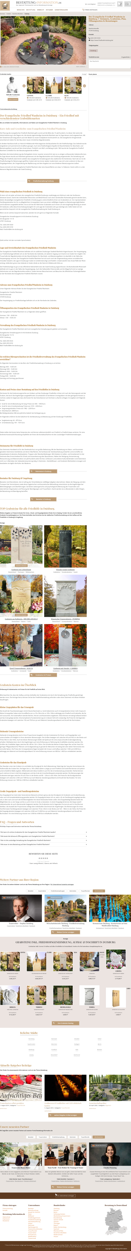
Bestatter (30, 891)
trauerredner (42, 891)
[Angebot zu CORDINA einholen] (116, 959)
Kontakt (5, 1210)
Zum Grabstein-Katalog (65, 1023)
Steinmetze (73, 891)
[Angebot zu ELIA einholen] (63, 961)
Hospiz (30, 1223)
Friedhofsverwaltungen (58, 891)
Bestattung (30, 10)
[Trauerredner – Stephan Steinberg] (21, 908)
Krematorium (100, 928)
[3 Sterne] (43, 858)
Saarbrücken (31, 1044)
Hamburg (31, 1049)
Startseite (2, 13)
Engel (29, 671)
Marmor (76, 621)
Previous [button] (3, 39)
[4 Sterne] (45, 858)
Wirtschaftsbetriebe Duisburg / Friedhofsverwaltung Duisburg (65, 924)
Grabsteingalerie (61, 10)
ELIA (66, 95)
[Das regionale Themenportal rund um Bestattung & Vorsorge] (5, 6)
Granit (75, 572)
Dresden (76, 1039)
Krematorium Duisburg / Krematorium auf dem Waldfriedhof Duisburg (110, 924)
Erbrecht (40, 10)
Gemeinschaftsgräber (97, 1103)
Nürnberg (31, 1039)
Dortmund (77, 1055)
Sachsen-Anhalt (58, 1220)
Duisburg (27, 13)
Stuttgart (76, 1044)
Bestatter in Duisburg (43, 499)
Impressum (6, 1219)
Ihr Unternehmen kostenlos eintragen (62, 884)
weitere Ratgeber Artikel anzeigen (65, 1115)
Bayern (23, 621)
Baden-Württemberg (66, 1181)
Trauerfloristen (85, 891)
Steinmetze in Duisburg (43, 471)
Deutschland (12, 572)
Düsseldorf (54, 1055)
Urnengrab (23, 671)
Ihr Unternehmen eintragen (65, 1196)
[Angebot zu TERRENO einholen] (36, 995)
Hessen (56, 1236)
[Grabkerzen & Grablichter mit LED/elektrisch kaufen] (65, 1088)
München (54, 1044)
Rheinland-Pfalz (58, 1231)
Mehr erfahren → (81, 66)
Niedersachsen (58, 1234)
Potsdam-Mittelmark (30, 1181)
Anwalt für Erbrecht (34, 1212)
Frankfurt (54, 1049)
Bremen (99, 1049)
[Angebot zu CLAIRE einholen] (36, 961)
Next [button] (83, 39)
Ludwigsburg (121, 1181)
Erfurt (99, 1039)
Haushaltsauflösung (34, 1221)
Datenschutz (6, 1217)
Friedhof (9, 13)
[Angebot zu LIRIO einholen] (116, 998)
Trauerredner (11, 926)
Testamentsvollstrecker (35, 1229)
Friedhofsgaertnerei (34, 1218)
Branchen (21, 10)
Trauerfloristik (21, 1105)
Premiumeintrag (11, 897)
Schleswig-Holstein (59, 1214)
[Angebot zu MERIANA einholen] (10, 995)
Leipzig (31, 1055)
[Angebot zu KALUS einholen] (89, 961)
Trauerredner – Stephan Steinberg (21, 923)
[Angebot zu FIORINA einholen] (89, 995)
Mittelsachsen (30, 572)
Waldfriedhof (32, 1236)
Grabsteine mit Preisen (43, 675)
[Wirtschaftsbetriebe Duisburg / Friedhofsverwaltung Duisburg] (65, 908)
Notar (30, 1214)
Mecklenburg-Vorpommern (62, 1216)
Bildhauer (31, 1216)
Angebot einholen (21, 565)
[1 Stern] (39, 858)
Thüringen (21, 572)
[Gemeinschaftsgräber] (110, 1088)
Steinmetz (73, 1137)
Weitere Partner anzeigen (65, 1187)
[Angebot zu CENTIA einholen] (10, 961)
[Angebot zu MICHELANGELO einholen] (63, 995)
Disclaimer (6, 1221)
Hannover (54, 1039)
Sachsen (56, 1221)
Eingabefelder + (126, 57)
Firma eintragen (91, 10)
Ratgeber (49, 10)
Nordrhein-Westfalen (17, 13)
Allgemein (108, 1105)
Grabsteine (56, 572)
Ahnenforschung (33, 1210)
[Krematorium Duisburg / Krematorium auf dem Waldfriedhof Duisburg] (110, 908)
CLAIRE (49, 95)
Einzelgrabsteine (67, 572)
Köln (77, 1049)
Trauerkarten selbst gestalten (12, 1103)
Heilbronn (77, 1181)
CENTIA (30, 95)
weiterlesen (3, 1108)
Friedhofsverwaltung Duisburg (43, 181)
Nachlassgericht (33, 1227)
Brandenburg (19, 1181)
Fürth (29, 621)
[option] (43, 40)
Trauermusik (32, 1238)
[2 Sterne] (41, 858)
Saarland (56, 1229)
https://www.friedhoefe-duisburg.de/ (101, 40)
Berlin (99, 1044)
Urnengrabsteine (67, 621)
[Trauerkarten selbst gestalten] (21, 1088)
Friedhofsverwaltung (55, 928)
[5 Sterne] (47, 858)
